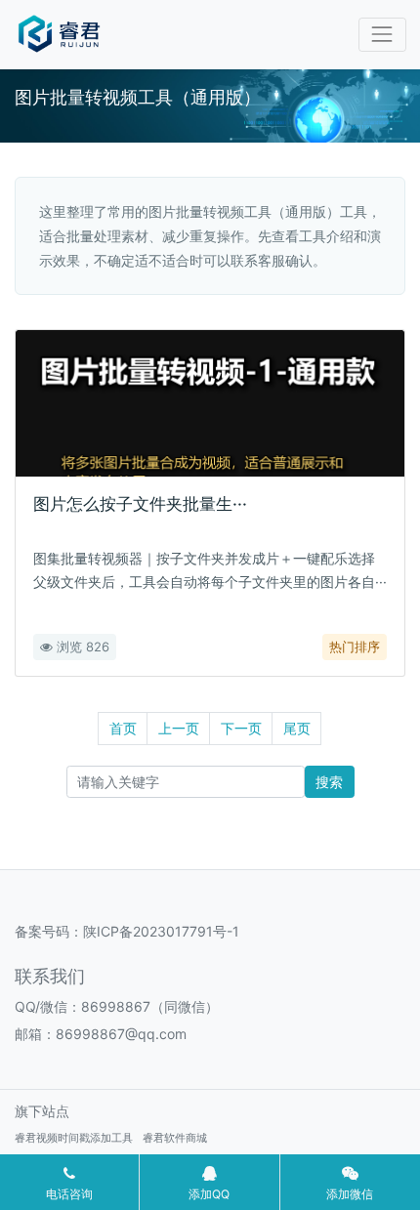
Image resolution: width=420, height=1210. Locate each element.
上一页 (178, 728)
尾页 (297, 728)
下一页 (241, 728)
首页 (123, 728)
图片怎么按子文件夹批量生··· (140, 504)
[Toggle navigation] (382, 35)
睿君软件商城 (175, 1138)
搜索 (329, 781)
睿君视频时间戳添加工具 (74, 1138)
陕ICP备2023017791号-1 (161, 931)
